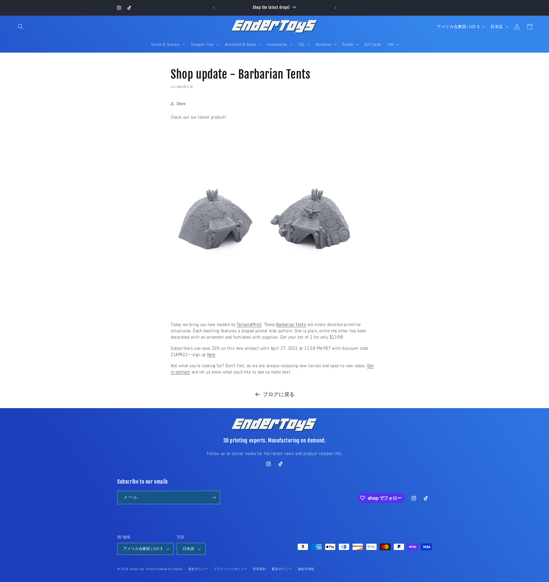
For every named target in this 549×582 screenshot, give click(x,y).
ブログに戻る (279, 394)
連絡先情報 (306, 569)
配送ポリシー (282, 569)
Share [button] (181, 103)
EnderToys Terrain (142, 569)
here (211, 354)
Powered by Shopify (169, 569)
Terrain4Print (249, 324)
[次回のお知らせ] (335, 7)
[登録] (213, 497)
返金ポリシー (198, 569)
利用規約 (259, 569)
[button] (20, 26)
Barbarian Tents (291, 324)
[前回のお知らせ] (213, 7)
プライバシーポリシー (230, 569)
